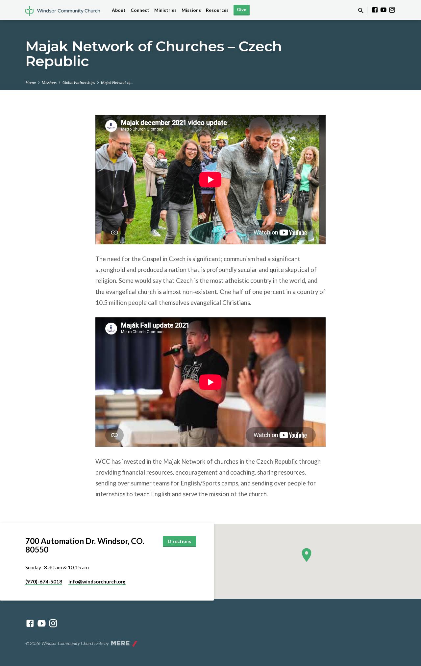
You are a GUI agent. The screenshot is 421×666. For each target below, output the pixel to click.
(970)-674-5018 (43, 581)
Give (241, 9)
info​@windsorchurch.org (97, 581)
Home (31, 82)
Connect (140, 10)
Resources (217, 10)
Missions (191, 10)
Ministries (165, 10)
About (119, 10)
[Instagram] (392, 10)
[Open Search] (360, 10)
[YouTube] (383, 10)
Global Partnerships (78, 82)
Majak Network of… (117, 82)
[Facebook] (375, 10)
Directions (179, 541)
